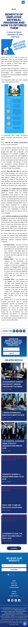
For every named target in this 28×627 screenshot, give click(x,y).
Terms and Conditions (21, 611)
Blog (14, 9)
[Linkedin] (12, 600)
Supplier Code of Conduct (8, 614)
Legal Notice (4, 611)
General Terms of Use (10, 612)
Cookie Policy (19, 612)
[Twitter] (16, 600)
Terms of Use (11, 611)
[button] (23, 2)
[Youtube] (19, 600)
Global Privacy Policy (19, 609)
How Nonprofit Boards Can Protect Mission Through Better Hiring (12, 384)
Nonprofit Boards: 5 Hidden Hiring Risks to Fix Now (13, 476)
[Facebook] (9, 600)
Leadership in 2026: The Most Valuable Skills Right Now (12, 536)
